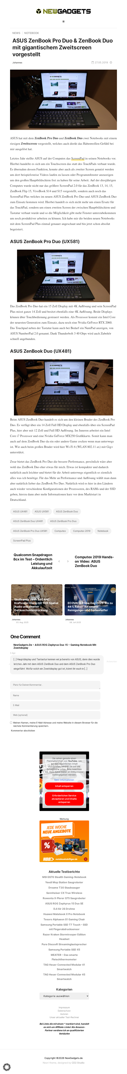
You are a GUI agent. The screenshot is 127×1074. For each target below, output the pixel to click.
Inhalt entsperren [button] (64, 786)
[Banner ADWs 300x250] (64, 841)
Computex (60, 530)
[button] (7, 1067)
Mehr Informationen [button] (64, 779)
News (16, 33)
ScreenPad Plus (22, 540)
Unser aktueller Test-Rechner (64, 1017)
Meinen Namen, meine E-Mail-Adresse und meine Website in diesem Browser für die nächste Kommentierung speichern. (55, 724)
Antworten (112, 661)
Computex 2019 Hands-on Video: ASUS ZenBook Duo (94, 561)
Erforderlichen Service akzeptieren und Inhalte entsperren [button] (64, 798)
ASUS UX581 (42, 511)
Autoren (64, 1014)
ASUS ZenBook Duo (67, 511)
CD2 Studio (78, 1062)
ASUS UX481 (20, 511)
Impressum (64, 1007)
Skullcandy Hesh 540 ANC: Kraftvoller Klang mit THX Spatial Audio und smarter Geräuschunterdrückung (36, 605)
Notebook (31, 33)
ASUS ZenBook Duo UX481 (28, 521)
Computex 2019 (81, 530)
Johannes (17, 62)
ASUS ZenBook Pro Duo (63, 521)
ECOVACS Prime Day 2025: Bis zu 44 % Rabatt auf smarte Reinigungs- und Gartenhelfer (90, 606)
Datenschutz (64, 1010)
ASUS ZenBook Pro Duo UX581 (30, 530)
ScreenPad (77, 158)
